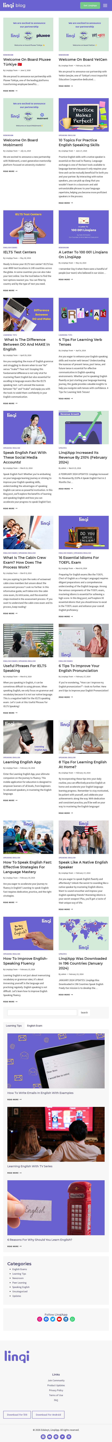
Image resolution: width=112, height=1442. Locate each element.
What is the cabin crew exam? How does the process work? (24, 562)
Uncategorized (19, 1291)
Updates (63, 448)
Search (84, 1012)
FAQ (56, 1400)
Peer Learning (19, 1282)
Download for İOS (17, 1414)
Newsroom (8, 55)
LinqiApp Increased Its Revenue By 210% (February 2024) (83, 457)
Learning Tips (10, 335)
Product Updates (56, 1385)
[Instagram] (43, 1436)
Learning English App (22, 762)
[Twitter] (62, 1436)
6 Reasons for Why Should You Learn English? (39, 1239)
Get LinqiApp (90, 5)
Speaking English (67, 135)
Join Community (56, 1380)
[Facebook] (56, 1436)
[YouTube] (49, 1436)
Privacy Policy (56, 1390)
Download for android (48, 1414)
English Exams (10, 248)
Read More (10, 91)
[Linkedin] (68, 1436)
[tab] (13, 1025)
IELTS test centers (19, 252)
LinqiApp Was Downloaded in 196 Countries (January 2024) (83, 963)
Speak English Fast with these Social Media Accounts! (24, 457)
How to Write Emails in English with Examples (40, 1093)
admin (63, 468)
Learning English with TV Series (29, 1166)
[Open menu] (105, 5)
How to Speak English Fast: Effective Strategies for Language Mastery (27, 867)
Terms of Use (56, 1395)
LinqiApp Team (12, 70)
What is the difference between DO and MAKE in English (26, 344)
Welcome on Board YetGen (83, 59)
